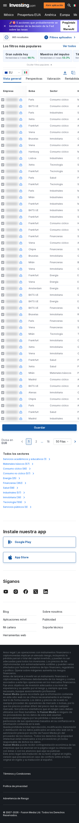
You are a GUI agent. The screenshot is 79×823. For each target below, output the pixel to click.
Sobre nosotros (52, 611)
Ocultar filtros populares (38, 65)
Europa (65, 14)
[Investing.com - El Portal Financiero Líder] (22, 5)
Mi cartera (9, 627)
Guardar (39, 427)
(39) (12, 497)
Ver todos (69, 46)
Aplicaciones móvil (14, 619)
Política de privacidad (15, 786)
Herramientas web (14, 635)
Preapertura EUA (29, 14)
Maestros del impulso (54, 54)
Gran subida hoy (17, 54)
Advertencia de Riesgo (16, 798)
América (50, 14)
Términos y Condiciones (17, 773)
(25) (9, 478)
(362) (12, 483)
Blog (6, 611)
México (9, 14)
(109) (12, 502)
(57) (16, 463)
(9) (15, 506)
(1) (24, 459)
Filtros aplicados (59, 37)
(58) (8, 487)
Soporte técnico (53, 627)
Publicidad (49, 619)
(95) (15, 468)
